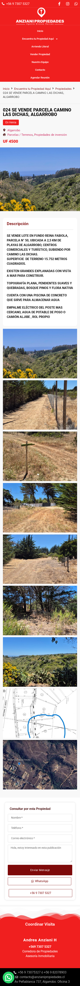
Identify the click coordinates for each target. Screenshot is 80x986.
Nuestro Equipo (40, 62)
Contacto (40, 69)
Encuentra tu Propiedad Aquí (38, 38)
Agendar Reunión (40, 77)
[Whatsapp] (76, 3)
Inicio (40, 31)
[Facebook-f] (59, 3)
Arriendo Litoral (40, 46)
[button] (8, 977)
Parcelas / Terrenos (20, 135)
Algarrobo (13, 130)
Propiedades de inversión (50, 135)
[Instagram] (67, 3)
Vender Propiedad (40, 54)
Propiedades (63, 88)
